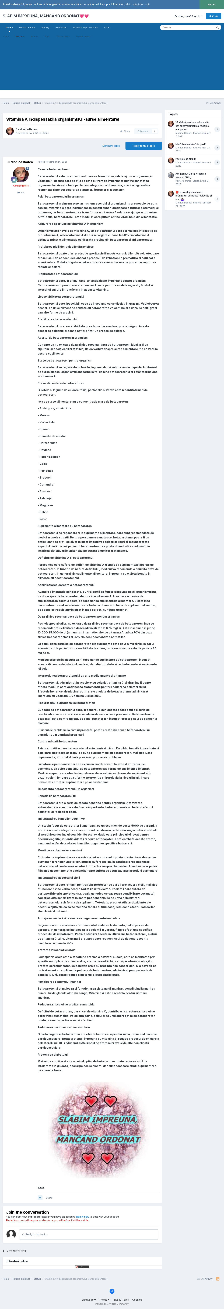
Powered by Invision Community (112, 1304)
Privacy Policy (121, 1299)
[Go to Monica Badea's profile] (10, 131)
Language (88, 1299)
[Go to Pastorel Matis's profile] (171, 175)
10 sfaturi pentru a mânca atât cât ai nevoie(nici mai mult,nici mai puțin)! (192, 126)
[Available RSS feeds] (217, 1279)
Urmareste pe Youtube (85, 27)
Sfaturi (45, 133)
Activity (45, 27)
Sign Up (213, 15)
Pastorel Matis (183, 180)
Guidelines (61, 27)
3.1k (22, 192)
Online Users (63, 36)
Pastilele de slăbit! (186, 159)
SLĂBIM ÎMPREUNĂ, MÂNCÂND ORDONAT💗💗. (46, 16)
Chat (107, 27)
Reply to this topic (144, 145)
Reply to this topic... (36, 1234)
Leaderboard (83, 36)
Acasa (9, 27)
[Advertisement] (112, 65)
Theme (103, 1299)
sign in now (82, 1216)
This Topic (203, 27)
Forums (20, 36)
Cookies (137, 1299)
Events (34, 36)
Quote (49, 1197)
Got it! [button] (212, 4)
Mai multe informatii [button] (137, 4)
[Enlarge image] (98, 1128)
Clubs (6, 36)
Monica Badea (27, 27)
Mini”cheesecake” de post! (191, 144)
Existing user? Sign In (188, 16)
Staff (47, 36)
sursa (41, 1187)
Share (126, 131)
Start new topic (111, 145)
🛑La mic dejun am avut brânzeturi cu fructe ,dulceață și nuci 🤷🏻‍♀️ (194, 196)
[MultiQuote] (40, 1197)
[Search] (217, 27)
